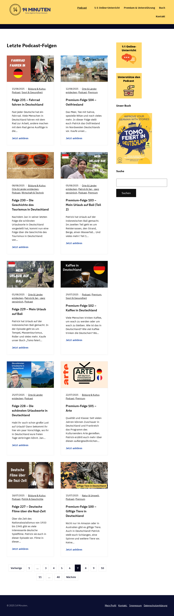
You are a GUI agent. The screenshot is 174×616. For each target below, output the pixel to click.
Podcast (82, 7)
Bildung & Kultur (36, 88)
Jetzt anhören (20, 138)
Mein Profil (110, 605)
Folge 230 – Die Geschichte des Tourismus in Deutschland (30, 204)
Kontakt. (122, 605)
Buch (162, 7)
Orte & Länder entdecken (25, 189)
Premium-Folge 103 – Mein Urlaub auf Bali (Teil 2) (83, 204)
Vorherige (16, 568)
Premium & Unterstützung (139, 7)
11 (40, 577)
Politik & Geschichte (32, 499)
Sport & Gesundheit (32, 92)
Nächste (71, 577)
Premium (93, 92)
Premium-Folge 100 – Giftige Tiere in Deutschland (81, 511)
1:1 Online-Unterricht (107, 7)
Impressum (135, 605)
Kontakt (160, 16)
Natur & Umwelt (90, 495)
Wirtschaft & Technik (33, 192)
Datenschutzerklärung (155, 605)
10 (102, 568)
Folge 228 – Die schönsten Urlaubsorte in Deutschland (30, 410)
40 (58, 577)
